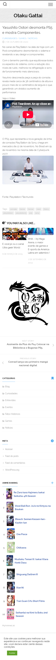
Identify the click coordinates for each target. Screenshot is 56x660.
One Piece (21, 534)
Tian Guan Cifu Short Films (30, 601)
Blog (7, 386)
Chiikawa (21, 547)
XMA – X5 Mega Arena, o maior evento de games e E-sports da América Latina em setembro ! (39, 246)
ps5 (30, 213)
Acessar (9, 449)
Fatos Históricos (12, 414)
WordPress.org (12, 470)
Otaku (46, 209)
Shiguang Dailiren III (27, 574)
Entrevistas (10, 400)
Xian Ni (20, 587)
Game (22, 209)
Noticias (32, 38)
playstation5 (21, 213)
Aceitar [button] (12, 653)
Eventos (9, 407)
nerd (39, 209)
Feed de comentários (15, 463)
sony (37, 213)
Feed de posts (12, 456)
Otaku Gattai (28, 15)
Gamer (31, 209)
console (13, 209)
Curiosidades (9, 38)
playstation (8, 213)
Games (22, 38)
